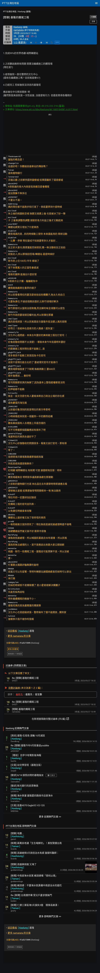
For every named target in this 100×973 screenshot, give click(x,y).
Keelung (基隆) (24, 11)
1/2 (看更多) (20, 42)
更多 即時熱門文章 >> (50, 916)
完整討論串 (14, 688)
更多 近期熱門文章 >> (50, 816)
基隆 (20, 631)
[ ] (16, 738)
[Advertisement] (50, 134)
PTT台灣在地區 (9, 11)
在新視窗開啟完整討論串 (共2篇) (50, 718)
